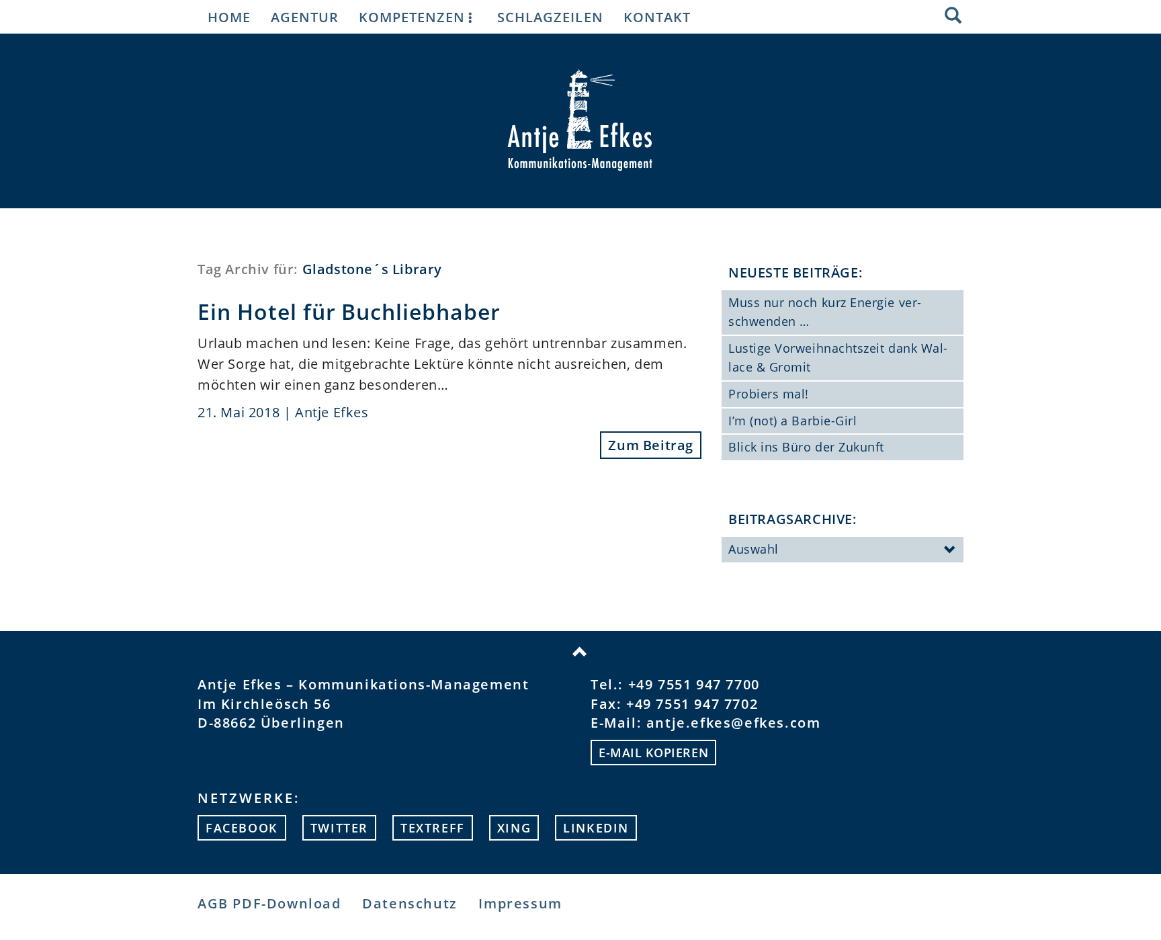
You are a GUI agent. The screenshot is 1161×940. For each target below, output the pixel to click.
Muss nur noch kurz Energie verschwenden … (824, 311)
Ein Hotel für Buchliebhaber (349, 311)
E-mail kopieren (653, 752)
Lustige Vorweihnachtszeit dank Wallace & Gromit (837, 357)
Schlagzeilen (550, 16)
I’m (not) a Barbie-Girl (792, 421)
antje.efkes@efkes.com (733, 723)
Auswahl (753, 549)
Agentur (305, 16)
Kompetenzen (412, 16)
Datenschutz (410, 903)
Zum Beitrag (650, 445)
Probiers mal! (768, 394)
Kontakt (657, 16)
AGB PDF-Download (269, 903)
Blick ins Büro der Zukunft (806, 447)
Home (229, 16)
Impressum (520, 903)
